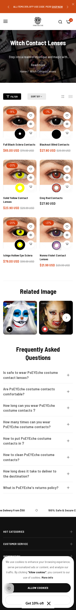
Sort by (35, 96)
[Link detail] (20, 318)
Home (23, 71)
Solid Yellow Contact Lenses (15, 199)
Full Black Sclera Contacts (19, 144)
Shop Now (57, 6)
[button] (8, 6)
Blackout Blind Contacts (54, 144)
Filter (14, 96)
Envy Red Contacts (51, 198)
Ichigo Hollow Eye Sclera (17, 255)
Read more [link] (38, 65)
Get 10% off (35, 603)
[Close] (48, 603)
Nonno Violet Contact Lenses (53, 257)
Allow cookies (38, 588)
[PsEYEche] (38, 21)
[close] (73, 4)
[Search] (60, 22)
